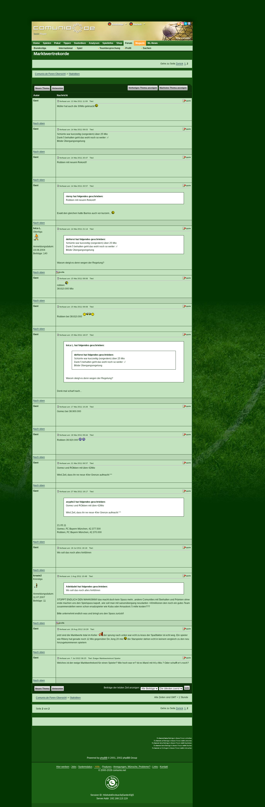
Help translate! (183, 38)
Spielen (47, 43)
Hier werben (62, 766)
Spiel (79, 48)
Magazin (140, 43)
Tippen (67, 43)
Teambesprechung (110, 48)
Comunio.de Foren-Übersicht (50, 74)
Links (155, 766)
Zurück (179, 63)
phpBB (103, 758)
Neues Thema (42, 88)
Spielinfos (107, 43)
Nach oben (39, 123)
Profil (128, 48)
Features (107, 766)
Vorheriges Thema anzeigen (143, 88)
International (66, 48)
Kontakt (164, 766)
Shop (119, 43)
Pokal (57, 43)
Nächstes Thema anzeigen (173, 88)
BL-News (153, 43)
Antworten (57, 88)
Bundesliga (40, 48)
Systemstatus (85, 766)
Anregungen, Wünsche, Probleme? (131, 766)
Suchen (147, 48)
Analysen (94, 43)
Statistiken (80, 43)
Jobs (73, 766)
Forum (128, 43)
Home (36, 43)
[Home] (58, 28)
